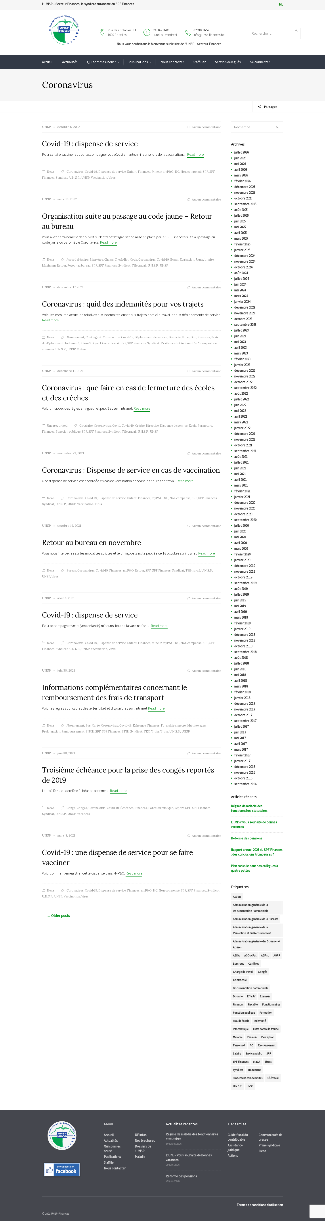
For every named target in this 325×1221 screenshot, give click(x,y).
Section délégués (228, 62)
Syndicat (62, 178)
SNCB (90, 731)
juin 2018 (240, 669)
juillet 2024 (241, 278)
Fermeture (205, 426)
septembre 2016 (245, 784)
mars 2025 (241, 238)
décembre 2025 (244, 187)
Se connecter (260, 62)
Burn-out (238, 963)
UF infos (141, 1135)
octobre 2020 (243, 514)
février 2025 (242, 244)
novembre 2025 (244, 192)
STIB (125, 731)
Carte (96, 725)
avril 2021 (240, 479)
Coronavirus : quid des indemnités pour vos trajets (123, 304)
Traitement (254, 1070)
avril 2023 (240, 347)
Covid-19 (91, 172)
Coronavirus (75, 172)
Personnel (239, 1045)
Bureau (71, 570)
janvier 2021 (242, 497)
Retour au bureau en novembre (91, 542)
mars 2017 (241, 749)
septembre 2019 (245, 583)
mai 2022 (240, 411)
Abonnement (75, 337)
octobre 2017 (243, 715)
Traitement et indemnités (179, 343)
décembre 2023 (244, 307)
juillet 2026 (241, 152)
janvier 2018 (242, 698)
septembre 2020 (245, 520)
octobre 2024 (243, 267)
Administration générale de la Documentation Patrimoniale (250, 908)
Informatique (241, 1029)
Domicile (175, 337)
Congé (71, 808)
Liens (262, 1151)
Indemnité (72, 343)
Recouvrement (266, 1045)
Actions (233, 1155)
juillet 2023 (241, 330)
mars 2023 (241, 353)
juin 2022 (240, 405)
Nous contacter (172, 62)
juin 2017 (240, 732)
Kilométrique (90, 343)
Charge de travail (243, 972)
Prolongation (51, 731)
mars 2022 (241, 422)
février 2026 (242, 181)
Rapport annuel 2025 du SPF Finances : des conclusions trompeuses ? (257, 852)
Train (155, 731)
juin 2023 (240, 336)
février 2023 (242, 359)
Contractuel (240, 980)
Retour (61, 265)
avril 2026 (240, 169)
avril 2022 (240, 416)
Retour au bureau (78, 265)
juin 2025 (240, 221)
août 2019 (241, 589)
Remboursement (73, 731)
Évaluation (187, 259)
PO (251, 1045)
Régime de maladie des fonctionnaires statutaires (249, 808)
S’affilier (199, 62)
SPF (205, 172)
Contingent (93, 337)
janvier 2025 (242, 250)
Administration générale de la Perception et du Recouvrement (252, 930)
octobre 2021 (243, 445)
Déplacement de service (151, 337)
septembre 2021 (245, 451)
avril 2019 (240, 612)
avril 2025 (240, 233)
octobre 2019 (243, 577)
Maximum (49, 265)
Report (179, 808)
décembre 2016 (244, 767)
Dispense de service (112, 172)
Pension (252, 1037)
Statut (256, 1062)
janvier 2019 (242, 629)
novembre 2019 (244, 571)
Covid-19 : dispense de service (90, 143)
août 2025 (241, 210)
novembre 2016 (244, 772)
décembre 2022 (244, 370)
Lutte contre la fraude (266, 1029)
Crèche (140, 426)
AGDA (236, 955)
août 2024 (241, 273)
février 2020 (242, 554)
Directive (152, 426)
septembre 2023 (245, 324)
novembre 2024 (244, 261)
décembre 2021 (244, 434)
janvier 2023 (242, 365)
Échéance (139, 725)
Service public (254, 1053)
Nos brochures (145, 1140)
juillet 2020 (241, 525)
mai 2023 (240, 342)
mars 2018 (241, 686)
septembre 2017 (245, 721)
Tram (164, 731)
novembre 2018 (244, 640)
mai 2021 (240, 474)
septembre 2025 (245, 204)
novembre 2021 (244, 439)
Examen (265, 996)
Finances (144, 172)
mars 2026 (241, 175)
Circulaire (86, 426)
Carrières (253, 963)
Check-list (122, 259)
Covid (116, 426)
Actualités (70, 62)
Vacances (83, 814)
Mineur (156, 172)
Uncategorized (57, 426)
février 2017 (242, 755)
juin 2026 (240, 158)
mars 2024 (241, 296)
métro (181, 725)
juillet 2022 (241, 399)
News (51, 172)
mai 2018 (240, 675)
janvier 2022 (242, 428)
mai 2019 (240, 606)
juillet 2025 (241, 215)
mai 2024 (240, 290)
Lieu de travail (109, 343)
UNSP (85, 178)
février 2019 (242, 623)
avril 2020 (240, 543)
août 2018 (241, 657)
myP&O (168, 172)
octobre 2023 (243, 319)
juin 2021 (240, 468)
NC (177, 172)
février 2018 (242, 692)
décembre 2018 (244, 634)
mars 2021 (241, 485)
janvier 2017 (242, 761)
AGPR (276, 955)
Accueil (47, 62)
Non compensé (191, 172)
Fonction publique (68, 432)
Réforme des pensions (246, 838)
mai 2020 (240, 537)
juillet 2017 (241, 726)
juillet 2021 (241, 462)
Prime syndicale (269, 1145)
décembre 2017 (244, 703)
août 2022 (241, 393)
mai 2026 (240, 164)
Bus (88, 725)
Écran (174, 259)
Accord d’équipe (77, 259)
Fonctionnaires (271, 1004)
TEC (147, 731)
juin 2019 (240, 600)
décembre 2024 (244, 256)
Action (237, 897)
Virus (112, 178)
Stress (268, 1062)
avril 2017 (240, 744)
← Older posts (58, 915)
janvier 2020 (242, 560)
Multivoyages (196, 725)
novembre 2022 (244, 376)
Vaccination (99, 178)
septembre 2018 (245, 652)
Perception (267, 1037)
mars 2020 (241, 548)
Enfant (132, 172)
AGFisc (265, 955)
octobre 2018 (243, 646)
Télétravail (139, 265)
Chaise (108, 259)
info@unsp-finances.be (208, 35)
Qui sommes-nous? (101, 62)
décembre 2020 (244, 502)
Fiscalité (253, 1004)
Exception (189, 337)
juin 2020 (240, 531)
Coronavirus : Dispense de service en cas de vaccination (131, 470)
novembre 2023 (244, 313)
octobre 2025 (243, 198)
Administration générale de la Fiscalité (255, 919)
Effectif (251, 996)
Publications (138, 62)
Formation (266, 1013)
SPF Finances (107, 265)
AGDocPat (250, 955)
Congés (82, 808)
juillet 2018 (241, 663)
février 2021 (242, 491)
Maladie (237, 1037)
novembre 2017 (244, 709)
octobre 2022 (243, 382)
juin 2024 (240, 284)
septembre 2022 (245, 388)
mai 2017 (240, 738)
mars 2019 (241, 617)
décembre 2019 (244, 566)
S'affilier (109, 1162)
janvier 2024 (242, 301)
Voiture (82, 349)
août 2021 (241, 456)
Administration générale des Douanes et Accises (256, 944)
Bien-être (96, 259)
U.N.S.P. (74, 178)
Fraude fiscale (241, 1021)
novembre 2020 (244, 508)
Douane (238, 996)
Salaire (237, 1053)
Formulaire (168, 725)
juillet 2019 (241, 594)
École (192, 426)
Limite (209, 259)
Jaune (199, 259)
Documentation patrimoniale (250, 988)
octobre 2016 (243, 778)
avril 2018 (240, 680)
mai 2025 (240, 227)
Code (133, 259)
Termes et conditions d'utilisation (260, 1205)
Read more (195, 154)
